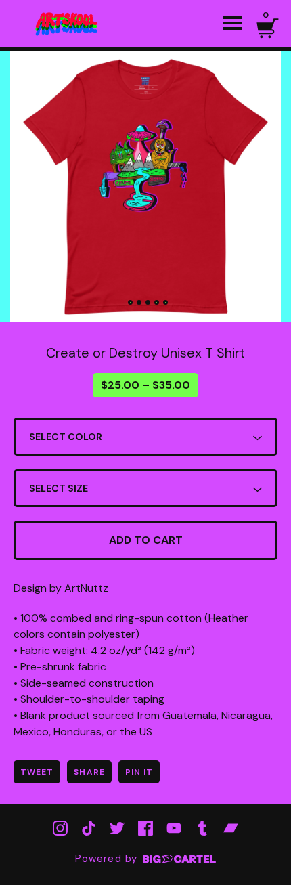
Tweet (36, 772)
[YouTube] (173, 828)
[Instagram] (60, 828)
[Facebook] (145, 828)
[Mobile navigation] (233, 23)
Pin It (139, 772)
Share (89, 772)
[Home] (68, 23)
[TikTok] (88, 828)
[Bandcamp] (230, 828)
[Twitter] (117, 828)
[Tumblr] (202, 828)
